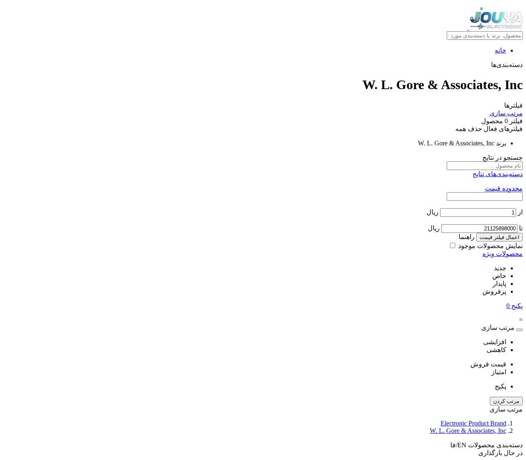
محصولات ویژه (502, 253)
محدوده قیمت (504, 188)
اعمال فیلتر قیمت (499, 237)
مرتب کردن (506, 401)
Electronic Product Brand (473, 423)
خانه (500, 50)
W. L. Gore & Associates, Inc (468, 430)
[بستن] (519, 330)
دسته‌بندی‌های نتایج (498, 173)
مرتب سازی (506, 113)
